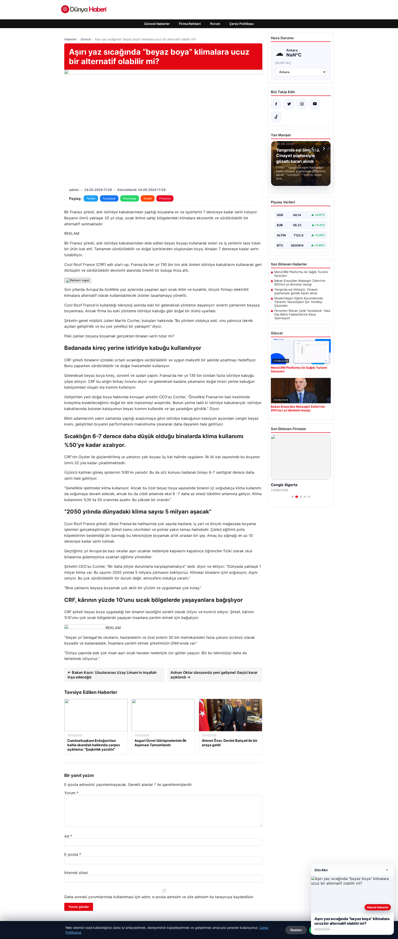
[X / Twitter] (289, 104)
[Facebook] (276, 104)
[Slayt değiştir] (292, 497)
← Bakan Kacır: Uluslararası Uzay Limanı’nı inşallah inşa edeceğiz (112, 674)
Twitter (90, 198)
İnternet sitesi (76, 872)
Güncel (86, 39)
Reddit (147, 198)
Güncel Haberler (157, 24)
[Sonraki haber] (323, 148)
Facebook (109, 198)
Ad (68, 836)
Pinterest (165, 198)
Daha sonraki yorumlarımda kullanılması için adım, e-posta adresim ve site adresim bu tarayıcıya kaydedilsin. (159, 896)
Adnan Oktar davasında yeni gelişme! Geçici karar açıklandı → (214, 674)
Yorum (71, 792)
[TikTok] (276, 117)
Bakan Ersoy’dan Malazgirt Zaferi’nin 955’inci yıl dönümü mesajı (299, 282)
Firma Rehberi (190, 24)
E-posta (72, 854)
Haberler (70, 39)
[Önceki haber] (313, 148)
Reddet (296, 930)
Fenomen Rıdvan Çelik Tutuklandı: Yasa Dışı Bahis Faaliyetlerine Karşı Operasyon (302, 314)
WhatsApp (129, 198)
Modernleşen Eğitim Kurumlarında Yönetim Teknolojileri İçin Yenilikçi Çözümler (298, 301)
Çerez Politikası (241, 24)
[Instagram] (302, 104)
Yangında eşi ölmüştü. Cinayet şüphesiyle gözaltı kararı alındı (296, 291)
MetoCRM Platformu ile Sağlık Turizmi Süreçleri (301, 273)
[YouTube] (315, 104)
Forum (215, 24)
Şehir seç (283, 63)
